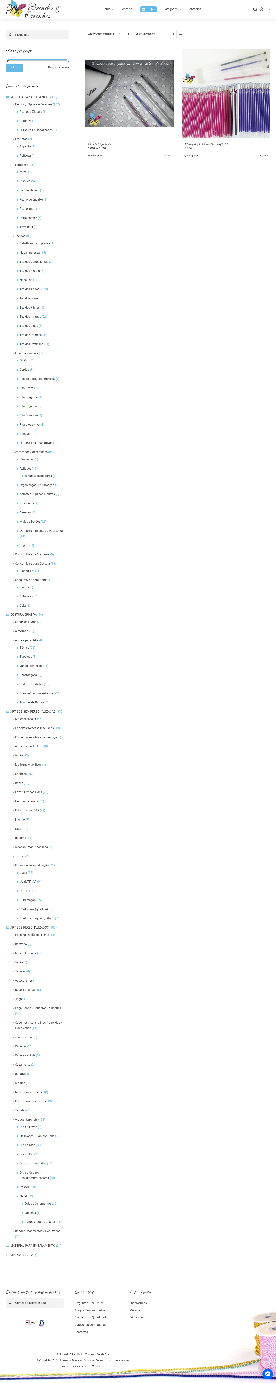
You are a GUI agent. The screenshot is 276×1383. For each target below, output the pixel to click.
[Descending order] (128, 34)
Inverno (20, 819)
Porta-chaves (28, 218)
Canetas (25, 512)
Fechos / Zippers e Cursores (33, 104)
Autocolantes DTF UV (29, 746)
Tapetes (20, 971)
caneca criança (25, 1037)
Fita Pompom (29, 415)
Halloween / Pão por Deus (37, 1136)
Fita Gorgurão (29, 397)
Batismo (20, 838)
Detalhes (166, 155)
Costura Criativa (23, 614)
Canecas (20, 1046)
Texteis (19, 856)
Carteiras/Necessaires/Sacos (34, 728)
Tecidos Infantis (30, 316)
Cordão (24, 369)
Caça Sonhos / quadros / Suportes (38, 1008)
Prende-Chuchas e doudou (37, 693)
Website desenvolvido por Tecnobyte (83, 1366)
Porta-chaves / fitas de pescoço (36, 737)
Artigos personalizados (29, 927)
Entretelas (26, 596)
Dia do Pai (26, 1154)
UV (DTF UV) (28, 881)
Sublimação (28, 900)
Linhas (24, 587)
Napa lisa (26, 280)
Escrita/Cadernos (26, 801)
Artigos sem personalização (33, 711)
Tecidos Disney (30, 298)
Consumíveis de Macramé (32, 554)
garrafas (20, 1074)
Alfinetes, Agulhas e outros (37, 494)
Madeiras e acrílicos (28, 764)
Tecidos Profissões (32, 344)
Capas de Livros (25, 622)
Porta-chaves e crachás (30, 1101)
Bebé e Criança (25, 990)
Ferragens (21, 165)
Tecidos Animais (31, 289)
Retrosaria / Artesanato (29, 97)
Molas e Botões (30, 521)
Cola (23, 605)
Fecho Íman (27, 208)
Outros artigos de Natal (39, 1222)
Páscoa (25, 1187)
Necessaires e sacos (28, 1092)
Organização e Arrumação (37, 485)
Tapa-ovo (26, 656)
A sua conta (140, 1291)
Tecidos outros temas (34, 262)
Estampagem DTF (27, 810)
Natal (18, 829)
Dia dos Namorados (33, 1163)
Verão (19, 755)
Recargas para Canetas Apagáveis (206, 143)
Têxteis (24, 647)
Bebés (19, 783)
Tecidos (20, 236)
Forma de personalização (32, 865)
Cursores (25, 121)
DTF (22, 891)
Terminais (26, 227)
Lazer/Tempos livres (28, 792)
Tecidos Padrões (31, 335)
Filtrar (14, 67)
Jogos (19, 999)
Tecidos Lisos (29, 326)
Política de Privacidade (70, 1354)
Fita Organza (28, 406)
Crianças (21, 774)
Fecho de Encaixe (31, 199)
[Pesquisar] (255, 9)
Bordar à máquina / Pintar (37, 918)
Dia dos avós (28, 1127)
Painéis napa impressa (35, 243)
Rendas (25, 434)
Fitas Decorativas (26, 353)
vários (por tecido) (32, 666)
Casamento (22, 1064)
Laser (23, 872)
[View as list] (180, 34)
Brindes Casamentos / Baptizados (37, 1231)
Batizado (21, 944)
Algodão (25, 146)
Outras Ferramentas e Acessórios (41, 531)
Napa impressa (30, 252)
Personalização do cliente (32, 935)
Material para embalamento (32, 1245)
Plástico (25, 181)
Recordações (28, 675)
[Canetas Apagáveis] (129, 93)
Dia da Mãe (27, 1145)
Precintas (21, 139)
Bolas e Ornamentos (37, 1203)
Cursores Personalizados (36, 130)
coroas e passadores (38, 476)
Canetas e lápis (25, 1055)
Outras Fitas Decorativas (36, 443)
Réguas (25, 545)
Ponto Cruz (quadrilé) (34, 909)
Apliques (25, 468)
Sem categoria (21, 1255)
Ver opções (96, 155)
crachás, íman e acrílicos (31, 847)
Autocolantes (23, 980)
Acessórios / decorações (31, 452)
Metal (23, 172)
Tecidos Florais (30, 271)
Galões (24, 360)
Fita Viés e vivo (30, 424)
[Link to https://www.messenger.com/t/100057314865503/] (267, 1374)
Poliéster (25, 155)
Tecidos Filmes (30, 307)
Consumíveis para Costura (32, 563)
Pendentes (27, 459)
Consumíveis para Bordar (31, 580)
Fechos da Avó (29, 190)
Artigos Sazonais (26, 1119)
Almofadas (22, 631)
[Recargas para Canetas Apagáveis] (226, 93)
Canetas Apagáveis (100, 143)
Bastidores (27, 503)
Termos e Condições (97, 1354)
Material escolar (25, 719)
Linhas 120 (27, 571)
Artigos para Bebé (26, 640)
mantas (20, 1083)
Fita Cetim (26, 388)
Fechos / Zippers (31, 111)
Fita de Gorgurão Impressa (37, 379)
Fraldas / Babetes (31, 684)
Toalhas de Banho (32, 702)
